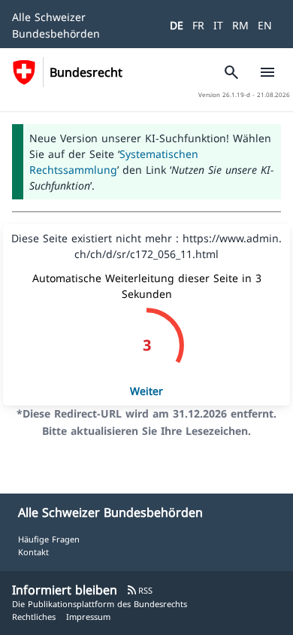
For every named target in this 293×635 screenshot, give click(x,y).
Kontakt (33, 552)
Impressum (88, 616)
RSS (139, 590)
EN (265, 25)
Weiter (146, 391)
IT (218, 25)
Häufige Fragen (49, 539)
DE (176, 25)
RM (240, 25)
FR (198, 25)
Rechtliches (34, 616)
